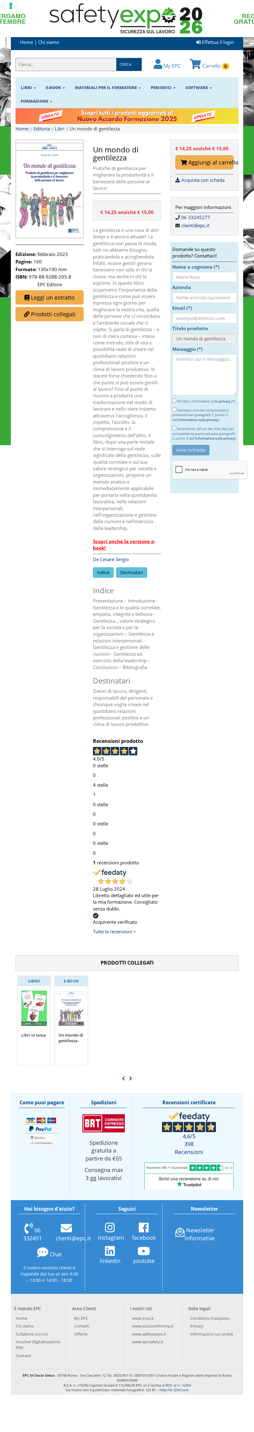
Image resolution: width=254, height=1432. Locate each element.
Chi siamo (48, 42)
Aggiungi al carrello (210, 162)
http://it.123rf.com (174, 1389)
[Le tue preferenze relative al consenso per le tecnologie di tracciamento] (11, 6)
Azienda (181, 287)
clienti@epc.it (195, 225)
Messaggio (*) (187, 349)
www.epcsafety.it (147, 1342)
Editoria (41, 129)
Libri (59, 129)
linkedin (110, 1260)
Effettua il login (217, 42)
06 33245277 (195, 217)
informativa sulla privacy (198, 419)
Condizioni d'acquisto (210, 1318)
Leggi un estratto (52, 297)
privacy (224, 401)
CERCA (125, 64)
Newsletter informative (200, 1234)
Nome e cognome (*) (195, 267)
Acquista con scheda (202, 180)
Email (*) (182, 308)
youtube (144, 1260)
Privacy (197, 1326)
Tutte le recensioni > (114, 931)
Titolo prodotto (190, 328)
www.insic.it (143, 1318)
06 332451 (32, 1234)
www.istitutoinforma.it (152, 1326)
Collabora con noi (32, 1334)
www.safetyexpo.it (149, 1334)
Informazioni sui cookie (211, 1334)
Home (26, 42)
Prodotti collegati (52, 314)
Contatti (23, 1355)
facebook (144, 1237)
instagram (111, 1237)
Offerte (80, 1334)
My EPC (171, 65)
